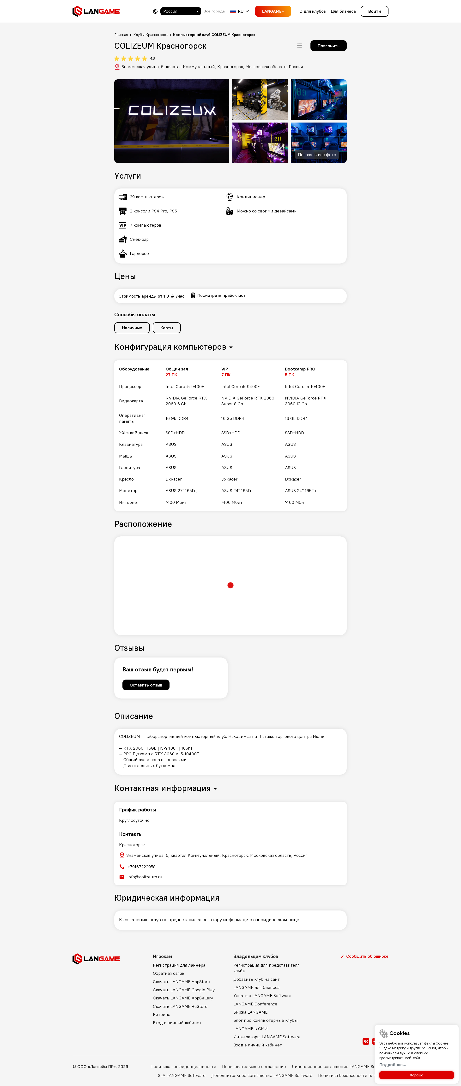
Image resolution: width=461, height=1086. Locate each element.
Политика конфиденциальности (183, 1066)
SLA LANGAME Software (182, 1075)
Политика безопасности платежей (353, 1075)
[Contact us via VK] (366, 1041)
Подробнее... (392, 1064)
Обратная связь (168, 973)
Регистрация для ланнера (179, 965)
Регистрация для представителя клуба (266, 968)
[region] (230, 435)
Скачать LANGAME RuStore (180, 1006)
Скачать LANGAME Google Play (184, 989)
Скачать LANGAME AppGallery (183, 998)
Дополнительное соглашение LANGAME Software (261, 1075)
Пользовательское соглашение (254, 1066)
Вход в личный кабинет (177, 1022)
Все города (214, 11)
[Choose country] (155, 11)
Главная (121, 34)
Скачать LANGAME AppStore (181, 981)
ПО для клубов (311, 11)
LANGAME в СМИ (250, 1028)
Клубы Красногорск (150, 34)
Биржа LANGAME (250, 1012)
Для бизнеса (343, 11)
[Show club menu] (299, 46)
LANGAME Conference (255, 1004)
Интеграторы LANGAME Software (267, 1036)
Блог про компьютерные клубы (265, 1020)
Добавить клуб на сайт (256, 979)
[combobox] (180, 11)
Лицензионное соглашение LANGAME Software (340, 1066)
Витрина (161, 1014)
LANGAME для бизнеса (256, 987)
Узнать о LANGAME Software (262, 995)
